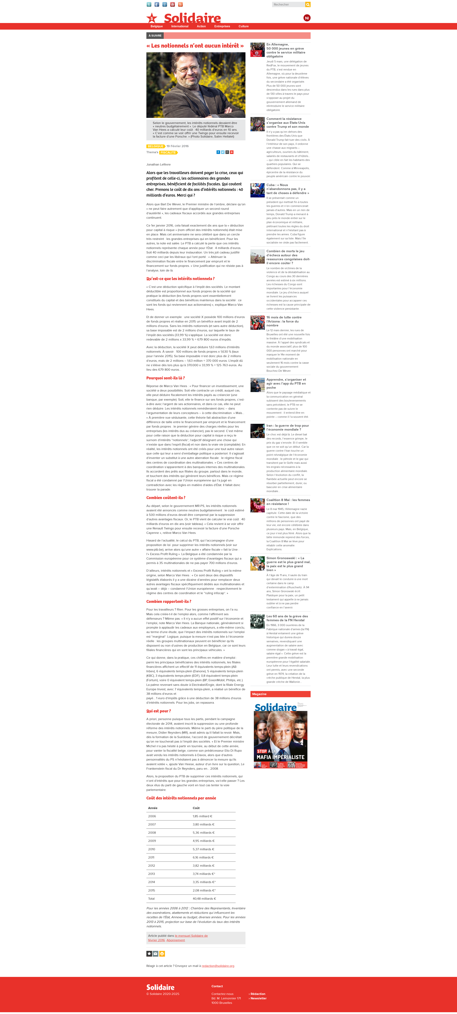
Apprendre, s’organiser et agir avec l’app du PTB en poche (286, 384)
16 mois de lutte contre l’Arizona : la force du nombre (284, 321)
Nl (307, 18)
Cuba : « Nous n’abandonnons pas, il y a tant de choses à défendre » (288, 189)
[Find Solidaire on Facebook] (157, 6)
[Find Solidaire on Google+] (165, 6)
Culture (244, 26)
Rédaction (258, 994)
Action (201, 26)
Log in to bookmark (149, 954)
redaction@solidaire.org (218, 966)
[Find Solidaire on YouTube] (173, 6)
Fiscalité (168, 152)
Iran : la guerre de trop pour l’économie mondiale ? (288, 428)
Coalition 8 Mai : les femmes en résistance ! (288, 502)
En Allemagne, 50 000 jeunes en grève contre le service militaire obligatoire (286, 50)
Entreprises (222, 26)
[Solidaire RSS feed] (181, 6)
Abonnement (176, 940)
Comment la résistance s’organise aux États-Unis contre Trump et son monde (288, 123)
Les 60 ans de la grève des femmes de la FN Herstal (287, 618)
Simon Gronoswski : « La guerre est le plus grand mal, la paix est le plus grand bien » (289, 564)
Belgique (157, 26)
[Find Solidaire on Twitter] (149, 6)
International (179, 26)
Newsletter (259, 998)
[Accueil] (161, 989)
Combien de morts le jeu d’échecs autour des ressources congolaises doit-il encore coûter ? (288, 257)
